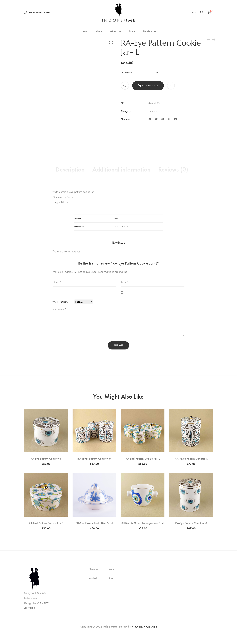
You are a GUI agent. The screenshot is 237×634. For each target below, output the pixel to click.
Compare (171, 86)
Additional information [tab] (121, 169)
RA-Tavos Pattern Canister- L (191, 458)
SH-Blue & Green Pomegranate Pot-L (142, 523)
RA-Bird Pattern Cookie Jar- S (46, 523)
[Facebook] (149, 119)
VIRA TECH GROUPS (144, 626)
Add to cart (150, 85)
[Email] (175, 119)
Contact (93, 577)
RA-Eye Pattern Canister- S (46, 458)
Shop (111, 569)
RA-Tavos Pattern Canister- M (94, 458)
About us (93, 569)
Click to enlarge (111, 42)
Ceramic (152, 111)
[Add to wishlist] (125, 86)
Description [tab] (69, 169)
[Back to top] (228, 625)
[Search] (201, 12)
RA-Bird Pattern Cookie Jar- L (143, 458)
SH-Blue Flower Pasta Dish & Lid (94, 523)
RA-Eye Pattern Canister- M (191, 523)
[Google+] (162, 119)
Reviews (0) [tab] (173, 169)
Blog (111, 577)
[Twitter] (156, 119)
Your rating (60, 302)
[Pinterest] (169, 119)
